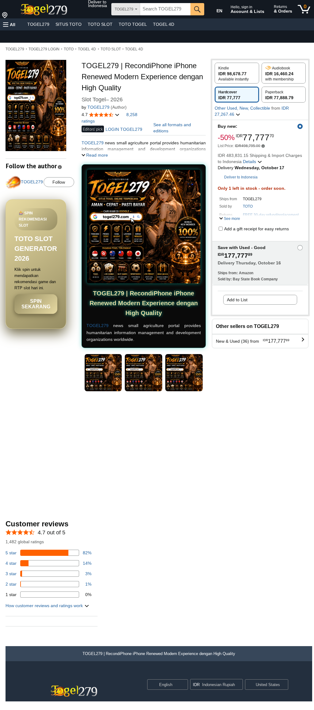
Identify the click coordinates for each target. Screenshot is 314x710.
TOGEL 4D (163, 24)
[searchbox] (165, 9)
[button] (99, 3)
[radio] (237, 73)
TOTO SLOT (100, 24)
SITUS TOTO (69, 24)
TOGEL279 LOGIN (44, 49)
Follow (58, 182)
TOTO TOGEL (133, 24)
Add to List (237, 299)
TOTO (69, 49)
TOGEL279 (38, 24)
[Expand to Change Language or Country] (183, 685)
